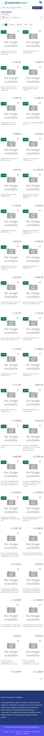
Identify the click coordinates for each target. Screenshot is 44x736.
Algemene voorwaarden (31, 732)
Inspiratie (26, 734)
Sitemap (18, 734)
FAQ (12, 732)
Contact (18, 732)
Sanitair (6, 732)
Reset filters (15, 17)
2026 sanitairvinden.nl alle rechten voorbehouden (22, 727)
